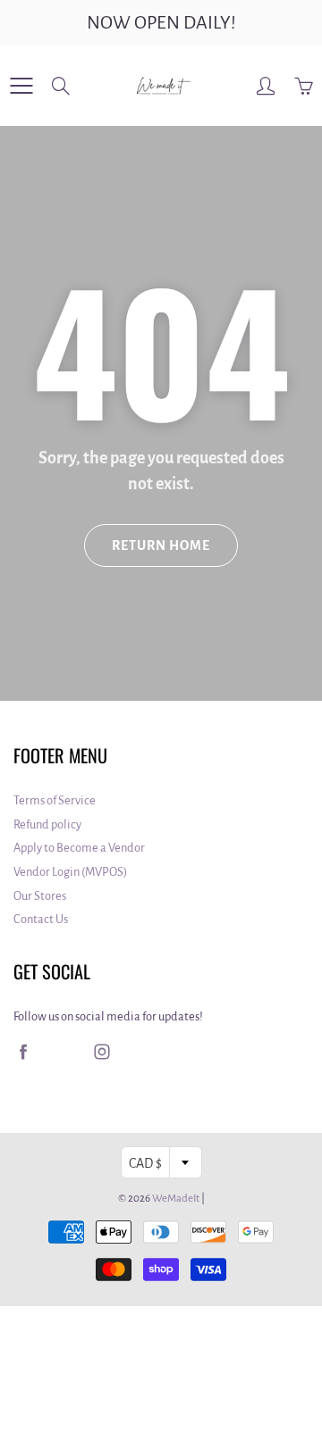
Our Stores (39, 896)
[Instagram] (101, 1051)
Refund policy (47, 824)
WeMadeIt (175, 1198)
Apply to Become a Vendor (79, 847)
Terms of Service (54, 800)
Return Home (161, 545)
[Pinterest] (62, 1051)
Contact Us (40, 919)
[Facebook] (22, 1051)
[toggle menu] (21, 85)
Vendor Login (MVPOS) (70, 871)
